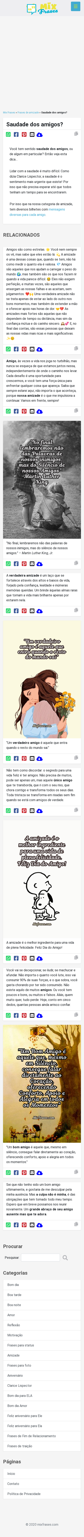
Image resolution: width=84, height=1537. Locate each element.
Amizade (13, 1355)
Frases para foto (19, 1365)
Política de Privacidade (24, 1494)
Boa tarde (14, 1295)
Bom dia (13, 1285)
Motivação (15, 1335)
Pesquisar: (12, 1258)
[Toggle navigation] (75, 6)
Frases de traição (19, 1446)
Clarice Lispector (19, 1386)
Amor (11, 1315)
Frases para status (20, 1345)
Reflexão (13, 1325)
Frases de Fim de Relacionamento (31, 1436)
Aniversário (15, 1376)
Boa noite (14, 1305)
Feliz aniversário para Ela (24, 1426)
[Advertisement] (42, 63)
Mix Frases (9, 112)
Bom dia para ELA (19, 1396)
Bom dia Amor (17, 1406)
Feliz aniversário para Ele (24, 1416)
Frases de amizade (28, 112)
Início (11, 1474)
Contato (13, 1484)
